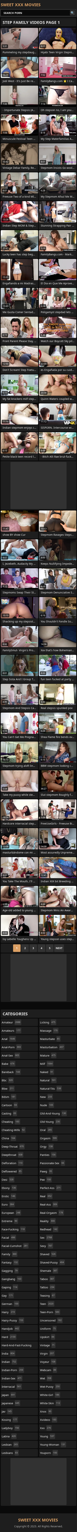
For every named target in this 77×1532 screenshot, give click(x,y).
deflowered (11, 1171)
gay (7, 1295)
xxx (45, 1428)
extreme (9, 1221)
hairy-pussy (12, 1320)
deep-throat (13, 1146)
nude (46, 1105)
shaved (48, 1254)
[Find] (72, 12)
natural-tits (50, 1088)
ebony (9, 1188)
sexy (46, 1246)
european (11, 1213)
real (46, 1196)
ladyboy (10, 1428)
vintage (47, 1345)
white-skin (50, 1403)
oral (46, 1130)
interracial (11, 1386)
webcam (48, 1370)
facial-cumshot (15, 1246)
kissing (9, 1420)
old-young (50, 1122)
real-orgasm (51, 1213)
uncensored (51, 1320)
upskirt (47, 1337)
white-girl (49, 1395)
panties (48, 1155)
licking (47, 1022)
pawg (46, 1171)
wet (45, 1378)
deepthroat (12, 1155)
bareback (11, 1072)
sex (46, 1237)
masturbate (50, 1039)
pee (45, 1179)
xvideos (48, 1420)
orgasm (48, 1138)
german (10, 1304)
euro (8, 1204)
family (9, 1254)
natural (48, 1080)
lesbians (10, 1453)
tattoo (47, 1287)
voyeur (47, 1362)
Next (59, 948)
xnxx (45, 1411)
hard (9, 1337)
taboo (47, 1279)
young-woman (52, 1444)
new (46, 1097)
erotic (8, 1196)
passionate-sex (52, 1163)
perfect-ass (50, 1188)
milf (46, 1064)
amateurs (11, 1030)
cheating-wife (13, 1130)
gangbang (11, 1279)
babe (8, 1064)
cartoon (9, 1105)
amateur (11, 1022)
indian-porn (12, 1370)
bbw (8, 1088)
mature (48, 1055)
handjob (10, 1328)
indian (9, 1362)
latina (9, 1436)
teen (46, 1304)
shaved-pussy (52, 1262)
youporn (48, 1453)
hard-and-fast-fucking (16, 1346)
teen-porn (49, 1312)
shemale (48, 1271)
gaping (9, 1287)
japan (8, 1395)
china (8, 1138)
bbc (7, 1080)
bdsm (8, 1097)
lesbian (10, 1444)
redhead (48, 1229)
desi (7, 1179)
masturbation (52, 1047)
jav (7, 1411)
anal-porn (11, 1047)
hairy (8, 1312)
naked (46, 1072)
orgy (46, 1146)
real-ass (48, 1204)
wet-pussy (50, 1386)
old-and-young (53, 1113)
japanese (10, 1403)
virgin (47, 1353)
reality (47, 1221)
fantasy (10, 1262)
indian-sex (11, 1378)
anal (8, 1039)
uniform (48, 1328)
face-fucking (13, 1229)
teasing (47, 1295)
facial (8, 1237)
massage (49, 1030)
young (47, 1436)
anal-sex (10, 1055)
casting (9, 1113)
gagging (10, 1271)
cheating (10, 1122)
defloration (12, 1163)
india (8, 1353)
